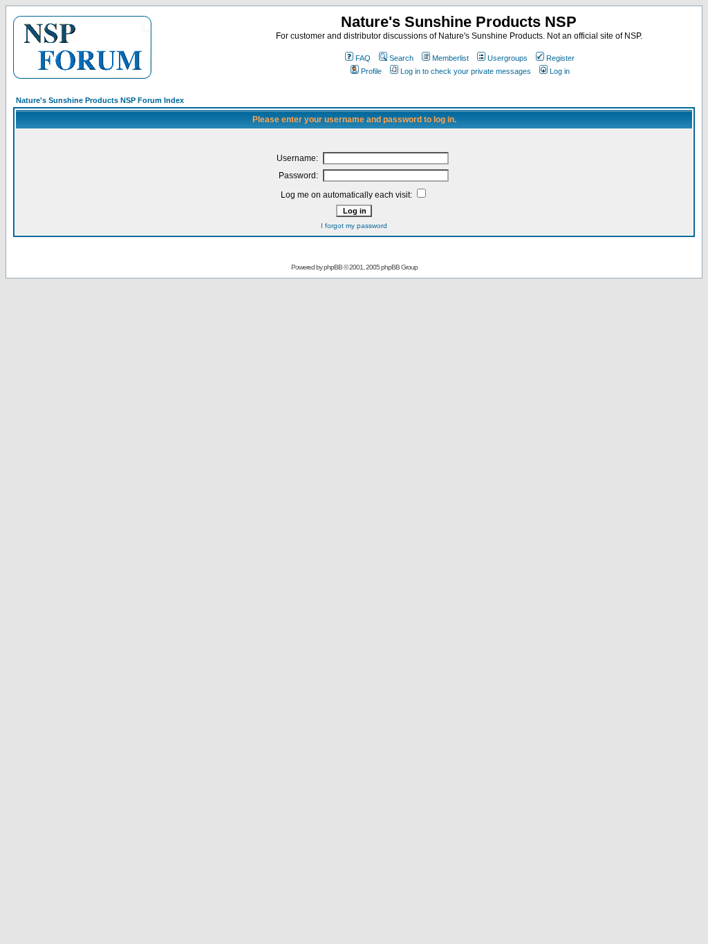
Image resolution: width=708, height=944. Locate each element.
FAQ (363, 58)
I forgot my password (354, 225)
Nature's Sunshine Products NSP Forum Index (100, 100)
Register (560, 58)
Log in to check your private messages (465, 71)
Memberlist (450, 58)
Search (401, 58)
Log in (560, 71)
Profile (371, 71)
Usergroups (507, 58)
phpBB (333, 267)
